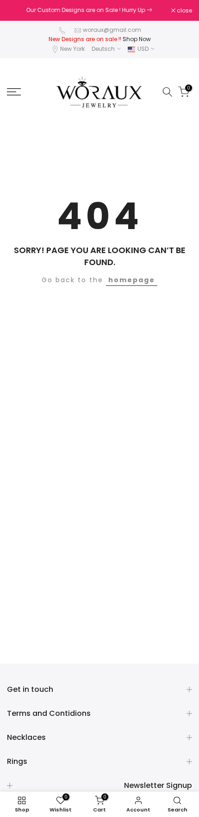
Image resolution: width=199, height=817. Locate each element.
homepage (131, 279)
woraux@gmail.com (112, 30)
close (183, 10)
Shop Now (137, 39)
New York (72, 49)
